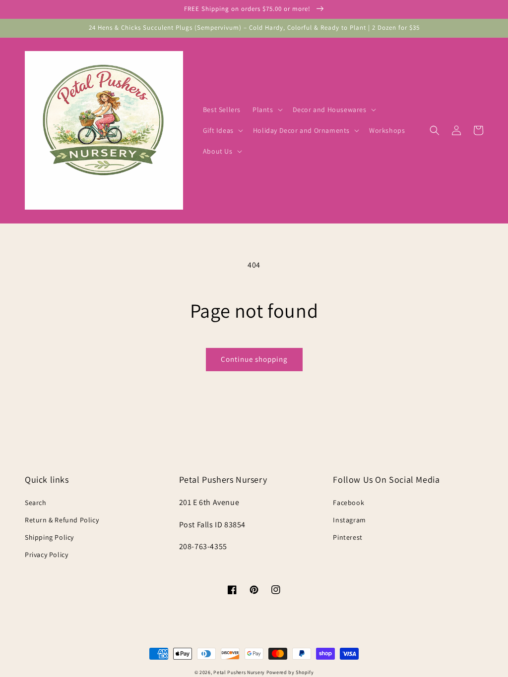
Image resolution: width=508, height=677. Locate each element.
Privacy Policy (46, 554)
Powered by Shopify (290, 672)
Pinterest (347, 537)
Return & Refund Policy (62, 519)
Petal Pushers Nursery (239, 672)
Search (36, 502)
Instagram (349, 519)
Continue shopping (254, 359)
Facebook (348, 502)
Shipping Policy (49, 537)
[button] (267, 109)
